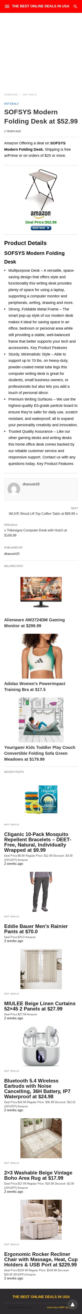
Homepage (11, 94)
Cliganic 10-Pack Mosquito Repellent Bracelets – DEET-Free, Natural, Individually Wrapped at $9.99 (37, 842)
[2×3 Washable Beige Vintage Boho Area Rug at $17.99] (41, 1138)
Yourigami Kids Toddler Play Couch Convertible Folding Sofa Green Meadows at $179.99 (39, 753)
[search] (75, 6)
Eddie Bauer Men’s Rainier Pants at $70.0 (36, 928)
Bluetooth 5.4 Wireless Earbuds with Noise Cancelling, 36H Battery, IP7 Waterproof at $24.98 (37, 1088)
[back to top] (72, 1304)
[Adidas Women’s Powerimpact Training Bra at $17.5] (41, 656)
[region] (41, 49)
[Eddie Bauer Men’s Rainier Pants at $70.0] (41, 892)
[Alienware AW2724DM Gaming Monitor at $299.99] (41, 592)
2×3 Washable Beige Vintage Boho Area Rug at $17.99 (38, 1175)
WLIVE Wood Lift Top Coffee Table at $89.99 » (43, 513)
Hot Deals (30, 94)
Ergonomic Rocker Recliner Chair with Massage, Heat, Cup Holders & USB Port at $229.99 (41, 1259)
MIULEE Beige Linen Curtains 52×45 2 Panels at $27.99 (39, 1006)
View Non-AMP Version (60, 1307)
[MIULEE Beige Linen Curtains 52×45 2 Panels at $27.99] (41, 969)
